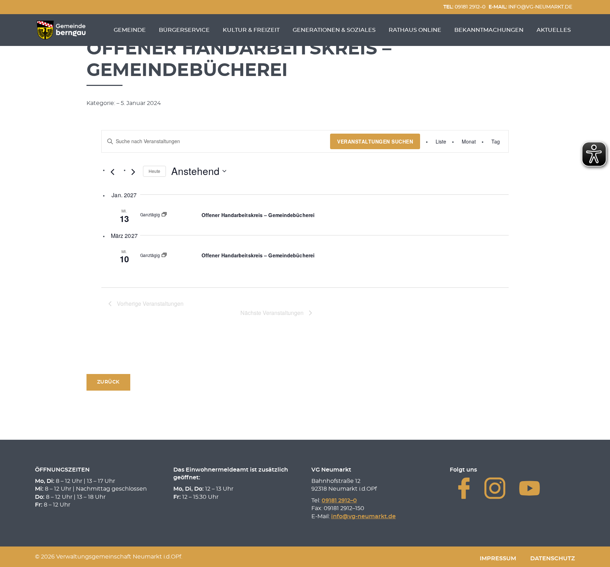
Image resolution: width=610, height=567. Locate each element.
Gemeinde (130, 30)
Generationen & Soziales (334, 30)
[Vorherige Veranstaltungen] (112, 172)
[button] (108, 382)
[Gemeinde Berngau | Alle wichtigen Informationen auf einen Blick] (61, 30)
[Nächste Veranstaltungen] (133, 172)
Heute (154, 171)
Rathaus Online (415, 30)
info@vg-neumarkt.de (530, 7)
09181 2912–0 (464, 7)
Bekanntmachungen (489, 30)
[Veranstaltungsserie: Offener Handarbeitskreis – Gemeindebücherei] (164, 215)
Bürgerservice (184, 30)
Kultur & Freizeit (251, 30)
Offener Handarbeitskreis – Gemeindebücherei (258, 214)
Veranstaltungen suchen (375, 141)
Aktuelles (554, 30)
